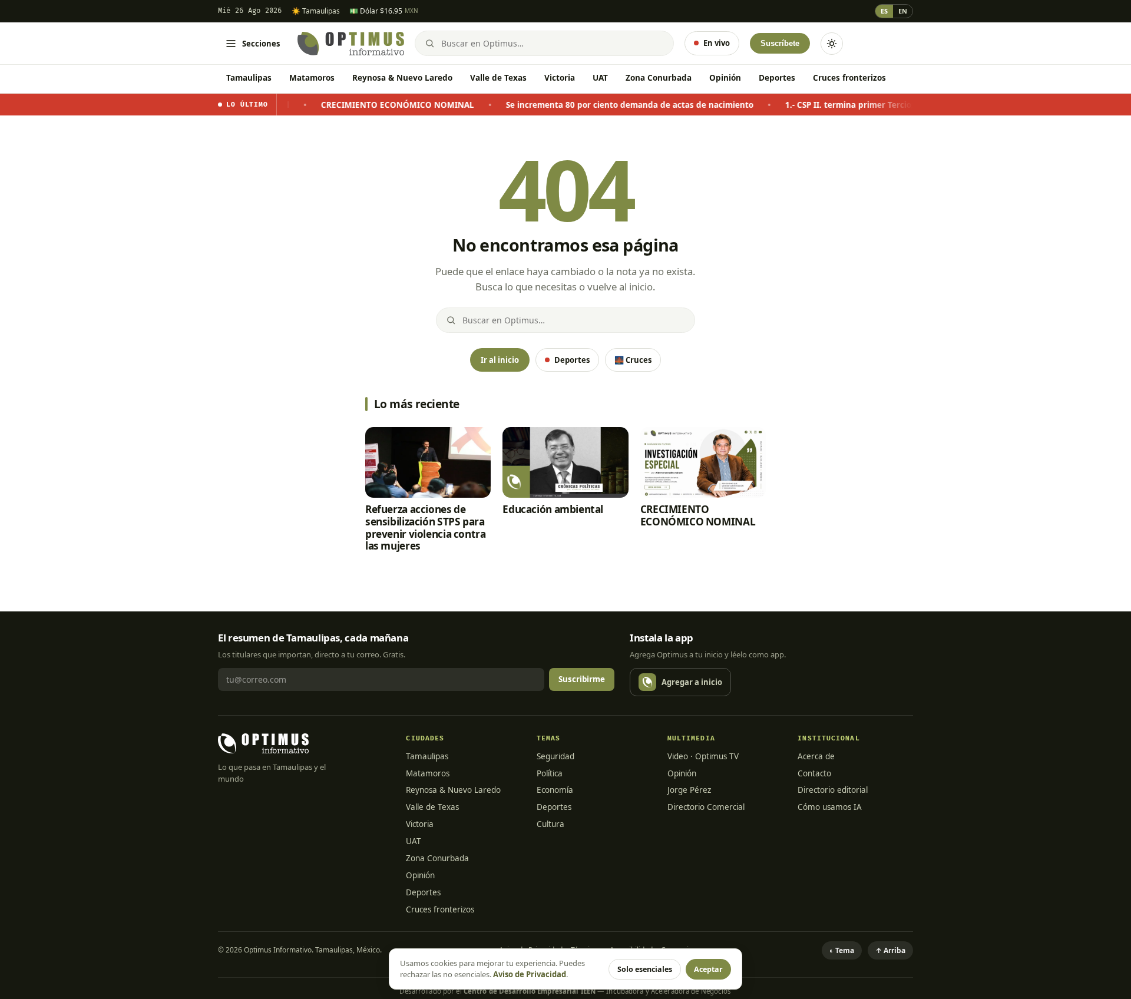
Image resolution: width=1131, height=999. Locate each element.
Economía (555, 790)
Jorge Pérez (689, 790)
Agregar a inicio (692, 682)
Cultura (550, 824)
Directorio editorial (833, 790)
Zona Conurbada (659, 77)
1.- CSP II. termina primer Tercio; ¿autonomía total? (856, 105)
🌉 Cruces (633, 360)
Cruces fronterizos (849, 77)
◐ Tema (841, 950)
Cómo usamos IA (830, 807)
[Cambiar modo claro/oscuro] (832, 43)
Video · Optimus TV (703, 756)
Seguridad (555, 756)
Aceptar (708, 969)
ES (884, 10)
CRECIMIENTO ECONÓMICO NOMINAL (367, 105)
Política (550, 773)
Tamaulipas (249, 77)
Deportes (777, 77)
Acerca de (816, 756)
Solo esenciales (644, 969)
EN (902, 10)
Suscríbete (779, 43)
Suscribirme (581, 679)
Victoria (559, 77)
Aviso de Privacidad (529, 974)
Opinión (725, 77)
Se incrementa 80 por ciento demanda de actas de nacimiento (599, 105)
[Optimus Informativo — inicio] (350, 43)
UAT (600, 77)
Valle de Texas (498, 77)
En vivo (716, 43)
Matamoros (312, 77)
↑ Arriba (890, 950)
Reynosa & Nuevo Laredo (402, 77)
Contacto (814, 773)
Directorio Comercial (706, 807)
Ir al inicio (500, 360)
